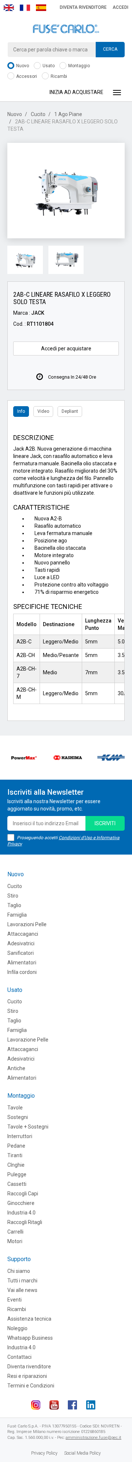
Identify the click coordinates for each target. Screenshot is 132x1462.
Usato (48, 65)
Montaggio (78, 65)
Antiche (16, 1068)
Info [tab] (21, 411)
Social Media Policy (82, 1453)
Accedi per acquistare (66, 348)
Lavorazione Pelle (27, 1040)
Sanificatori (20, 953)
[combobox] (66, 49)
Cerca (110, 49)
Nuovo (22, 65)
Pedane (16, 1146)
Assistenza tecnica (29, 1319)
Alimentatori (21, 962)
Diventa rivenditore (83, 7)
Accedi (120, 7)
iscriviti (105, 823)
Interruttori (19, 1136)
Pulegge (16, 1174)
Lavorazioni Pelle (27, 924)
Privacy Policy (44, 1453)
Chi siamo (18, 1271)
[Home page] (66, 29)
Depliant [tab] (70, 411)
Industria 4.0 (21, 1213)
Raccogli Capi (22, 1193)
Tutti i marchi (22, 1281)
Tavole (15, 1108)
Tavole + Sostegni (27, 1127)
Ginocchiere (20, 1203)
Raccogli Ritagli (24, 1222)
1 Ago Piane (68, 114)
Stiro (12, 896)
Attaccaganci (22, 934)
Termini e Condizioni (30, 1386)
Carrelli (15, 1232)
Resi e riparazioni (27, 1376)
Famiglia (17, 915)
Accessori (26, 76)
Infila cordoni (22, 972)
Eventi (14, 1300)
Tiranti (14, 1155)
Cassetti (16, 1184)
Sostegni (17, 1117)
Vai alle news (22, 1290)
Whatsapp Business (30, 1338)
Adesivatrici (20, 943)
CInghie (16, 1165)
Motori (14, 1241)
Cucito (38, 114)
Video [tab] (43, 411)
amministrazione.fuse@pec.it (93, 1437)
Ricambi (58, 76)
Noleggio (17, 1328)
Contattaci (19, 1357)
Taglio (14, 905)
